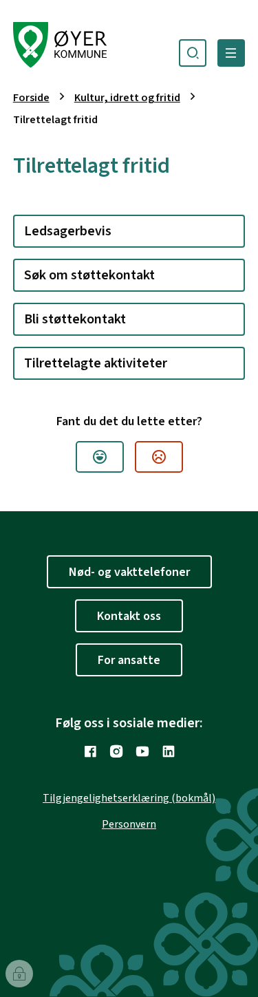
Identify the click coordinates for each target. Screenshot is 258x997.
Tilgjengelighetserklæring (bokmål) (129, 798)
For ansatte (129, 660)
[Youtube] (142, 751)
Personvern (129, 824)
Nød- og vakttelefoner (129, 572)
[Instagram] (116, 751)
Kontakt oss (129, 616)
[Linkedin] (168, 751)
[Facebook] (90, 751)
